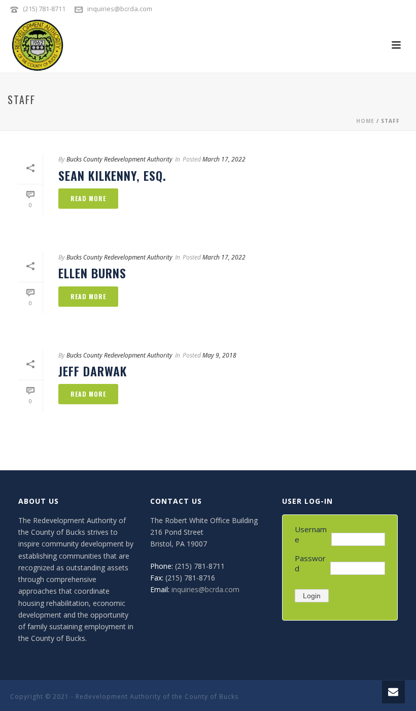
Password (310, 563)
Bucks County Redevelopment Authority (119, 159)
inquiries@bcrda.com (119, 8)
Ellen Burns (92, 273)
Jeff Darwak (92, 371)
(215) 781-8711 (45, 8)
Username (311, 534)
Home (365, 120)
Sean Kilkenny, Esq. (112, 175)
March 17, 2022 (224, 159)
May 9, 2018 (219, 355)
